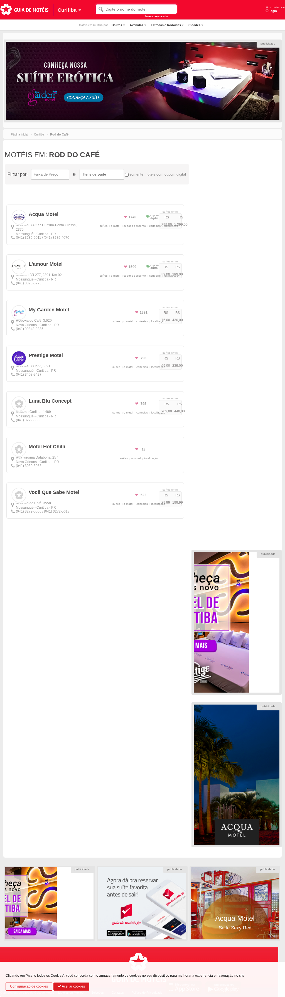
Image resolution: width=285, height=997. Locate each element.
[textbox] (136, 9)
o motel (115, 225)
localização (171, 225)
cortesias (155, 225)
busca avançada (156, 16)
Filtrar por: (18, 174)
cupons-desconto (135, 225)
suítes (103, 225)
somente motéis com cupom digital (157, 174)
